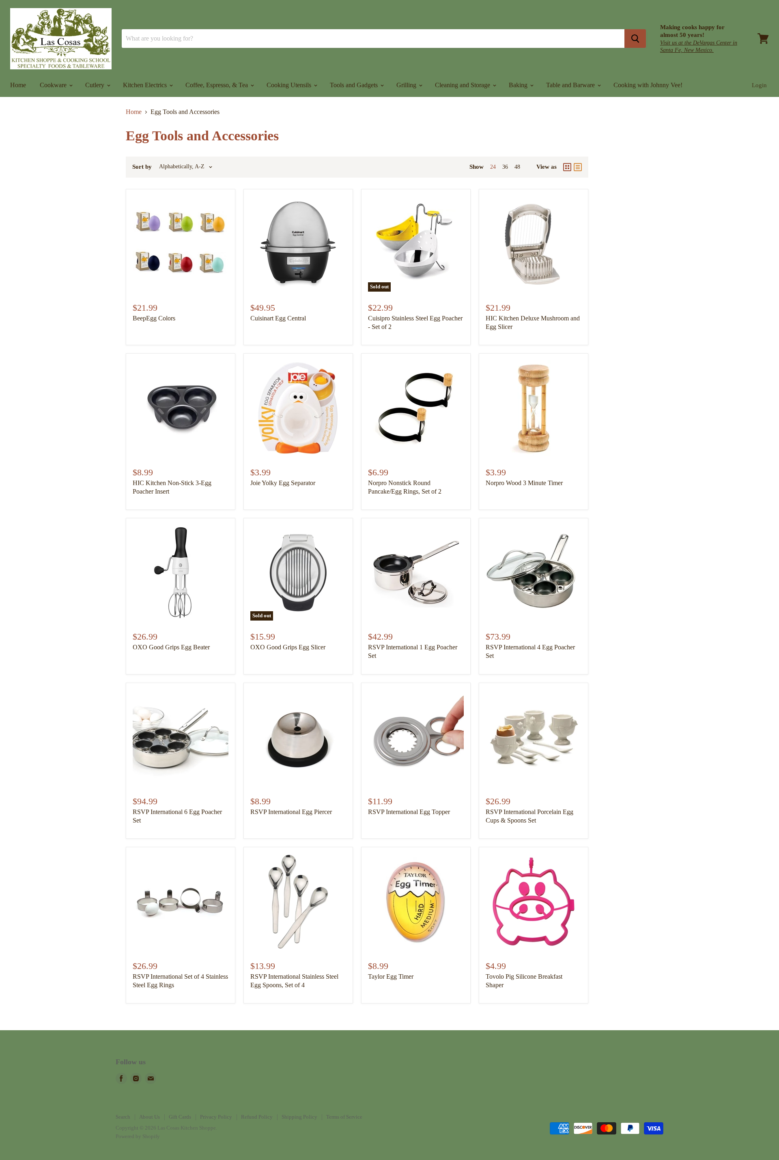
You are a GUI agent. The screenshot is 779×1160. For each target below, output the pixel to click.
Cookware (54, 85)
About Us (149, 1117)
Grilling (407, 85)
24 (493, 167)
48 (517, 167)
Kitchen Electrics (145, 85)
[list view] (578, 167)
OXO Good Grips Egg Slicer (287, 647)
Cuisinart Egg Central (278, 318)
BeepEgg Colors (154, 318)
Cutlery (95, 85)
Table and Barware (571, 85)
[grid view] (567, 167)
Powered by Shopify (138, 1136)
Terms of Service (344, 1117)
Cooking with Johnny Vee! (647, 85)
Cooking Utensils (290, 85)
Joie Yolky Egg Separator (282, 482)
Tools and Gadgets (354, 85)
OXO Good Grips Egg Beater (171, 647)
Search (123, 1117)
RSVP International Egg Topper (409, 811)
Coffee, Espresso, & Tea (217, 85)
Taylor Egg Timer (390, 976)
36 (505, 167)
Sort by (142, 166)
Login (759, 85)
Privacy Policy (216, 1117)
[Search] (635, 38)
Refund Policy (257, 1117)
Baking (519, 85)
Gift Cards (180, 1117)
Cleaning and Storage (463, 85)
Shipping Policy (299, 1117)
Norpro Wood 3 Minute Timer (524, 482)
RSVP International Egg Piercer (291, 811)
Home (18, 85)
